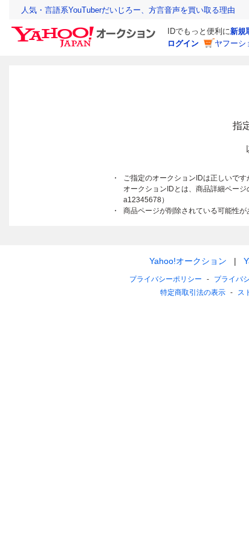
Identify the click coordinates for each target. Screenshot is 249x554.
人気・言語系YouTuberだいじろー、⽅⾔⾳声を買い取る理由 (128, 10)
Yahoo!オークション (188, 261)
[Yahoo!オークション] (85, 29)
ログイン (183, 43)
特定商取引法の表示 (192, 292)
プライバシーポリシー (165, 279)
